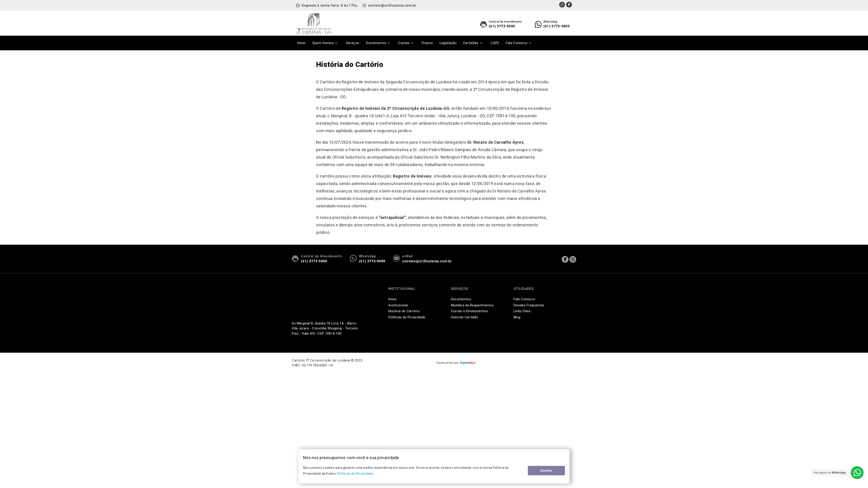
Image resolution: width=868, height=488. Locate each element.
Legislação (448, 43)
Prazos (427, 43)
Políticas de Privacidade (406, 317)
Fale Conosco (519, 43)
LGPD (495, 43)
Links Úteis (522, 311)
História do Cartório (404, 311)
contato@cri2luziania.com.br (392, 5)
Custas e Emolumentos (469, 311)
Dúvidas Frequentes (529, 305)
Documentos (379, 43)
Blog (517, 317)
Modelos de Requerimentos (472, 305)
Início (301, 43)
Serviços (352, 43)
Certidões (473, 43)
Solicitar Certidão (464, 317)
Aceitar (546, 470)
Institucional (398, 305)
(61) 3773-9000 (505, 24)
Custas (406, 43)
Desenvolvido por (447, 362)
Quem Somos (325, 43)
